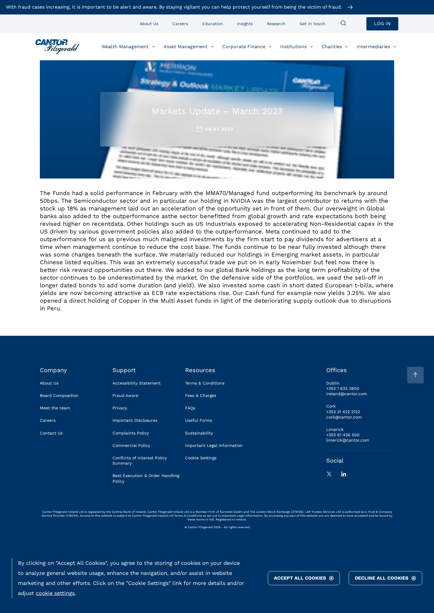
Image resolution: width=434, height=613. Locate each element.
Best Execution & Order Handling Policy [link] (145, 478)
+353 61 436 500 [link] (343, 434)
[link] (57, 46)
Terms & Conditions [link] (204, 383)
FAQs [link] (190, 408)
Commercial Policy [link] (131, 445)
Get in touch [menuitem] (312, 23)
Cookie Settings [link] (200, 457)
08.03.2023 (219, 129)
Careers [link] (48, 420)
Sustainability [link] (199, 433)
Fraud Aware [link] (125, 395)
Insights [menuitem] (245, 23)
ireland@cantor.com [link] (346, 393)
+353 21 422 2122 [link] (343, 411)
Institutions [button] (293, 46)
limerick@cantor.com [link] (347, 440)
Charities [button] (332, 46)
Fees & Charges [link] (200, 395)
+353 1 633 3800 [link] (342, 388)
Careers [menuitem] (180, 23)
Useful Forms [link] (198, 420)
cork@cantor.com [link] (344, 417)
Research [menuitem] (276, 23)
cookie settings (55, 593)
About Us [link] (49, 383)
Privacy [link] (119, 408)
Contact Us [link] (51, 433)
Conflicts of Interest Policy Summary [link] (139, 460)
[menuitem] (343, 23)
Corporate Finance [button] (243, 46)
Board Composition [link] (59, 395)
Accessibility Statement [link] (136, 383)
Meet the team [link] (55, 408)
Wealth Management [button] (125, 46)
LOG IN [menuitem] (382, 23)
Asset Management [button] (186, 46)
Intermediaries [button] (373, 46)
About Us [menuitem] (149, 23)
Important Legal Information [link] (214, 445)
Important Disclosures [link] (134, 420)
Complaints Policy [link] (130, 433)
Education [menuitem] (212, 23)
